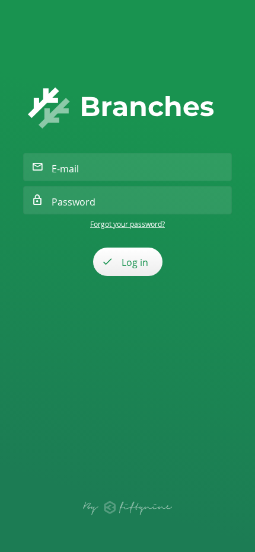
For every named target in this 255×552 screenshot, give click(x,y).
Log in (135, 262)
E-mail (65, 168)
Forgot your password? (127, 224)
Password (73, 201)
